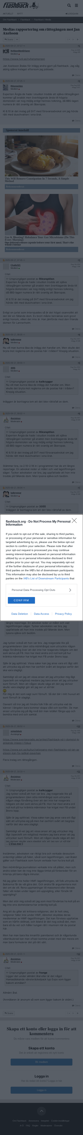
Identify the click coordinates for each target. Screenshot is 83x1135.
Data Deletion (19, 613)
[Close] (75, 521)
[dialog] (41, 567)
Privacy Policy (63, 613)
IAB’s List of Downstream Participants (46, 578)
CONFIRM (21, 600)
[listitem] (41, 590)
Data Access (41, 613)
